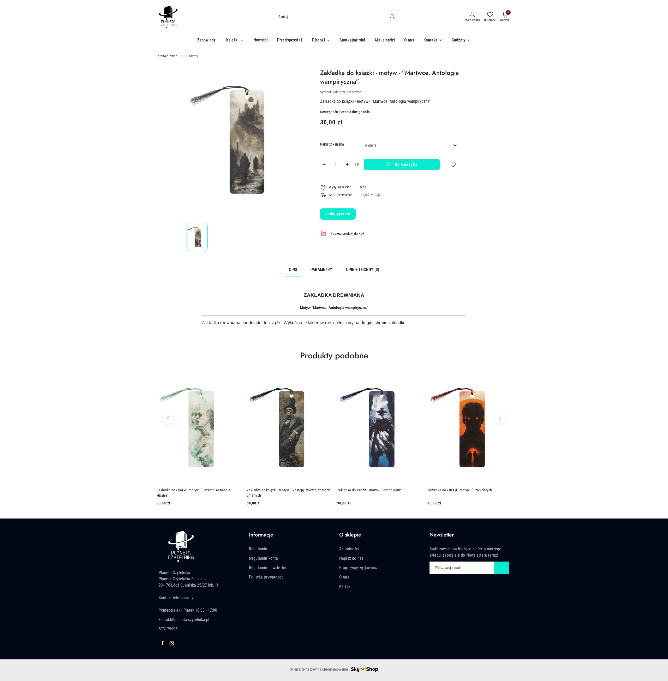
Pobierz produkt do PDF (348, 233)
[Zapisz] (501, 568)
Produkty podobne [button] (334, 355)
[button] (235, 40)
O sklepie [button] (350, 535)
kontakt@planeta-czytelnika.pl (184, 619)
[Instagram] (171, 643)
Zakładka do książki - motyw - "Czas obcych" (460, 490)
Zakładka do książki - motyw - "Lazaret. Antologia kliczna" (193, 492)
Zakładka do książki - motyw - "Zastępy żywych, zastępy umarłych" (288, 492)
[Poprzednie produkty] (168, 417)
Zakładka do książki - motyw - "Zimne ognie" (370, 490)
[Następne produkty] (500, 417)
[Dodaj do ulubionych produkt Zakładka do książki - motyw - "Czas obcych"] (505, 377)
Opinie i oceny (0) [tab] (362, 269)
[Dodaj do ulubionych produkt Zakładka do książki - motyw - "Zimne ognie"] (415, 377)
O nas (344, 577)
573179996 (168, 628)
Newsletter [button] (442, 535)
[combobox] (411, 145)
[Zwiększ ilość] (347, 164)
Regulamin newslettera (269, 567)
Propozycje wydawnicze (359, 567)
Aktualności (349, 548)
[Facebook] (162, 643)
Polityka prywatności (266, 577)
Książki (345, 586)
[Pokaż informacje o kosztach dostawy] (378, 195)
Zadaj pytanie (338, 214)
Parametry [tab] (321, 269)
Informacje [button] (261, 535)
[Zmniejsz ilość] (324, 164)
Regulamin (258, 548)
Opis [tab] (293, 269)
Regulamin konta (263, 558)
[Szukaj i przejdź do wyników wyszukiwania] (392, 17)
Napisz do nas (351, 558)
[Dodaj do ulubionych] (453, 164)
